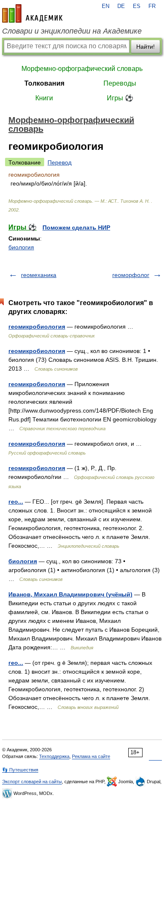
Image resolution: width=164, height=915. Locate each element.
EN (105, 6)
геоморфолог (130, 275)
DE (121, 6)
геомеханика (38, 275)
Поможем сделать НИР (76, 227)
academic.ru (32, 13)
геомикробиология (36, 326)
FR (152, 6)
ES (136, 6)
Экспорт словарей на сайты (32, 781)
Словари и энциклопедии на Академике (72, 31)
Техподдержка (54, 756)
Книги (44, 98)
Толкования (44, 83)
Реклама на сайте (91, 756)
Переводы (119, 83)
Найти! (145, 46)
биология (21, 247)
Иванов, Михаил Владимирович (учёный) (70, 594)
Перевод (59, 162)
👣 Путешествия (20, 769)
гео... (15, 501)
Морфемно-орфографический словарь (82, 68)
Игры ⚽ (120, 98)
